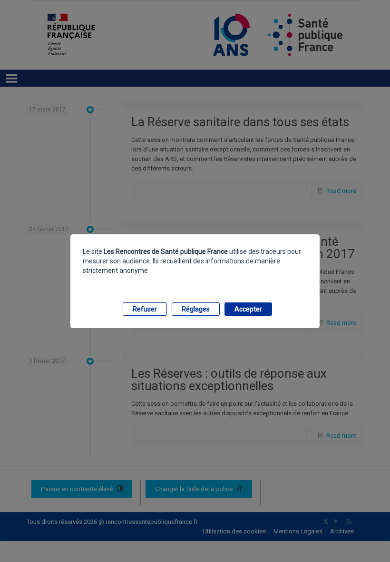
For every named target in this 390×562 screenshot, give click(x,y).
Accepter (248, 309)
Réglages (196, 309)
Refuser (145, 309)
